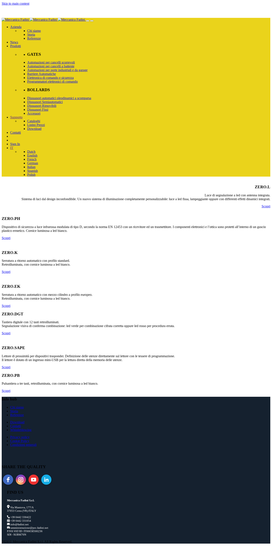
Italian (31, 167)
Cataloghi (33, 121)
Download (34, 128)
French (32, 159)
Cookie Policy (19, 441)
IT (11, 148)
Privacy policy (20, 437)
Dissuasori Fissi (37, 109)
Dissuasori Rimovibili (41, 106)
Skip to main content (15, 3)
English (32, 155)
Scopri (266, 206)
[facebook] (8, 480)
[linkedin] (46, 480)
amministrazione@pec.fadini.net (29, 527)
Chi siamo (34, 31)
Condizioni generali (23, 444)
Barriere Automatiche (41, 74)
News (14, 42)
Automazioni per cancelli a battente (50, 66)
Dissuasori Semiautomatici (45, 102)
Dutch (31, 151)
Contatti (15, 132)
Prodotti (15, 46)
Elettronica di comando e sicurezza (50, 77)
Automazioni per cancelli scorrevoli (51, 62)
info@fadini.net (19, 524)
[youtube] (33, 480)
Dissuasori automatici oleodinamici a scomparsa (59, 98)
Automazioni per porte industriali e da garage (57, 70)
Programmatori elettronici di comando (52, 81)
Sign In (15, 144)
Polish (31, 174)
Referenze (34, 38)
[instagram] (21, 480)
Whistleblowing (20, 430)
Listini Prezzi (36, 125)
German (32, 163)
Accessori (33, 113)
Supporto (16, 117)
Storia (31, 34)
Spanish (32, 171)
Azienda (15, 27)
